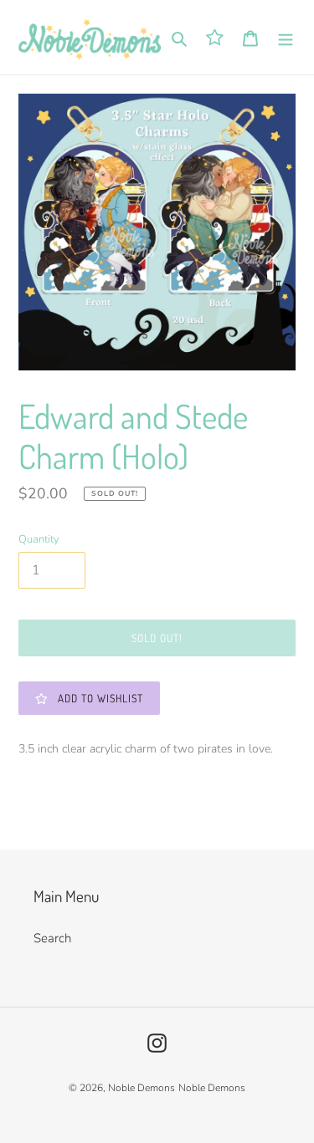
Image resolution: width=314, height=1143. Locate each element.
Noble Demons (141, 1088)
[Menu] (285, 37)
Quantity (38, 539)
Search (52, 938)
